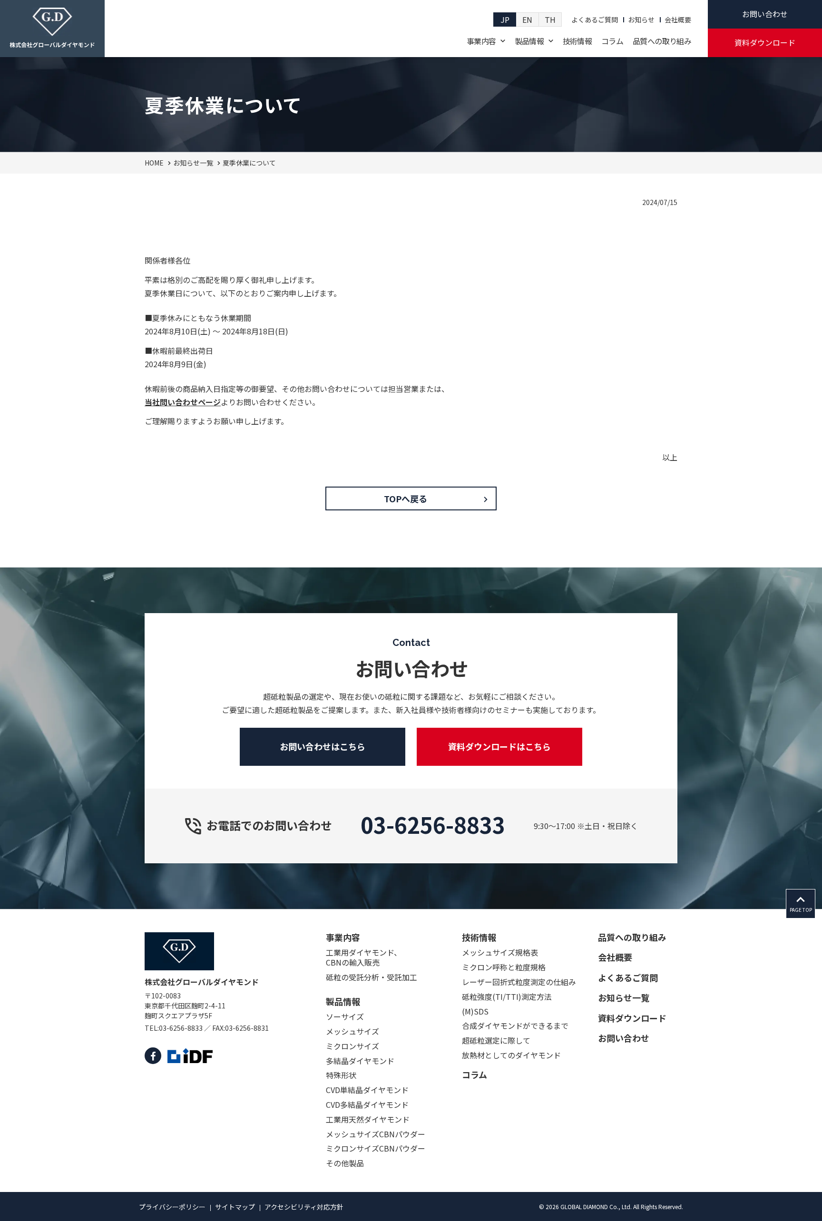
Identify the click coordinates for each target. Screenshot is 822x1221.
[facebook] (153, 1055)
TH (550, 19)
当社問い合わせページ (183, 402)
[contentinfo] (411, 1065)
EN (527, 19)
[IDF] (190, 1055)
